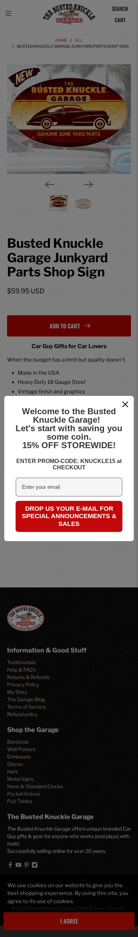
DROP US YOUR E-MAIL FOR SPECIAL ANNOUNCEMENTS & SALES (69, 516)
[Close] (125, 404)
